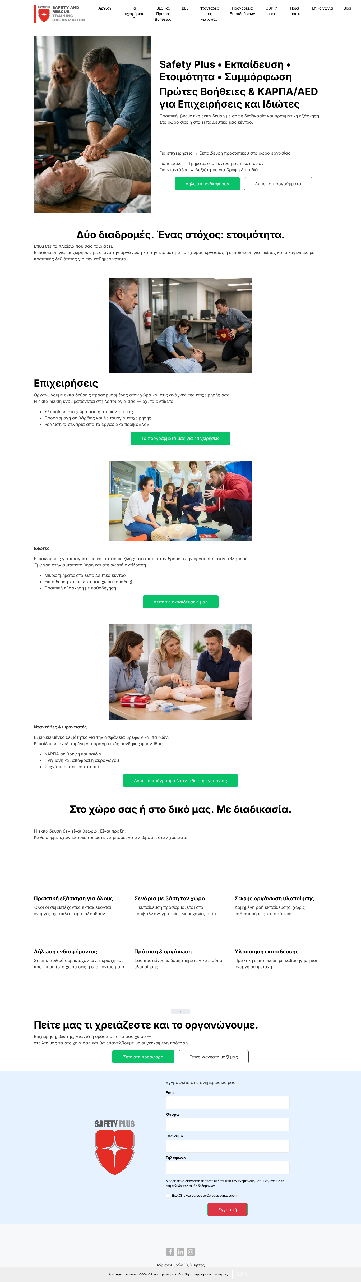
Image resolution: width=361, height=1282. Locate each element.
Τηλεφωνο (176, 1157)
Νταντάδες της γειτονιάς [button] (209, 13)
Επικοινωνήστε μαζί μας (213, 1056)
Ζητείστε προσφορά (143, 1056)
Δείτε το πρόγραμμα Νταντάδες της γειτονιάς (180, 780)
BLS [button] (185, 8)
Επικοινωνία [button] (322, 8)
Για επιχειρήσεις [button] (133, 11)
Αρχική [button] (104, 8)
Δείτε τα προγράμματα (278, 183)
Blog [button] (347, 8)
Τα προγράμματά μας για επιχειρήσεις (180, 438)
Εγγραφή (227, 1209)
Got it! (242, 1274)
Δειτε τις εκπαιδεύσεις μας (181, 602)
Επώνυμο (174, 1136)
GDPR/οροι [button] (271, 11)
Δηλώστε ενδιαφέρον (207, 183)
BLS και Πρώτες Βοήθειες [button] (163, 13)
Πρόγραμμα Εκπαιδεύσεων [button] (242, 11)
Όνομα (172, 1114)
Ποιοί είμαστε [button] (295, 11)
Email (171, 1092)
